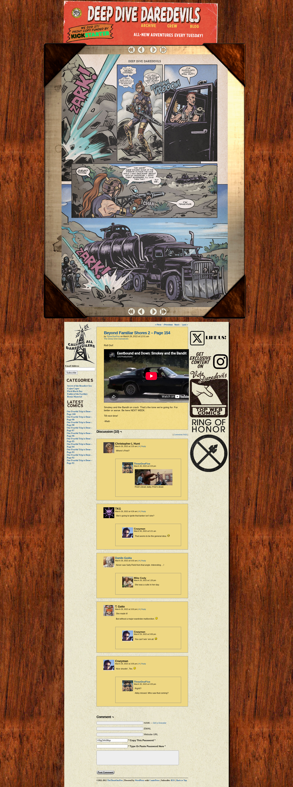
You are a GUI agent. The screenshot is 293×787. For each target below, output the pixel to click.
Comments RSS (180, 435)
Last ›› (185, 325)
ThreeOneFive (113, 336)
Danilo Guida (123, 558)
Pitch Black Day (75, 391)
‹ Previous (168, 325)
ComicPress (154, 780)
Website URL (151, 734)
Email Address (72, 366)
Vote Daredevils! (209, 394)
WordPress (139, 780)
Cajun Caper (73, 388)
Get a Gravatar (159, 723)
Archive (149, 26)
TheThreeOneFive (115, 780)
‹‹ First (158, 325)
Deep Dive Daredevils (144, 14)
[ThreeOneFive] (127, 472)
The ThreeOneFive (77, 13)
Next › (177, 325)
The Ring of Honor (209, 447)
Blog (195, 27)
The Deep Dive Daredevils (116, 339)
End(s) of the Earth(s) (77, 394)
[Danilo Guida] (108, 566)
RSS (173, 780)
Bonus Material (74, 396)
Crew (172, 27)
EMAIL (147, 728)
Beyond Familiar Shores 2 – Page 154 (137, 332)
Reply (143, 446)
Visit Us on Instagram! (209, 334)
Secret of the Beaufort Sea (79, 385)
